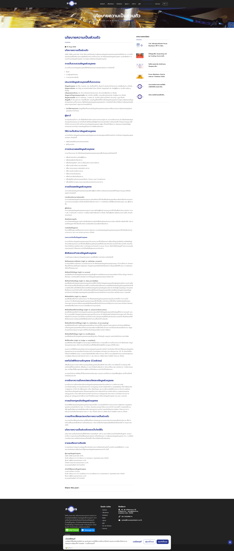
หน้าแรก (102, 4)
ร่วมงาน (157, 4)
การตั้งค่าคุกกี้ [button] (137, 542)
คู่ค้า (139, 4)
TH (164, 4)
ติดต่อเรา (119, 4)
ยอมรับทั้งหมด (162, 542)
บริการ (134, 4)
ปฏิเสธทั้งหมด (149, 542)
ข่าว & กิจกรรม (148, 4)
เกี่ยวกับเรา (111, 4)
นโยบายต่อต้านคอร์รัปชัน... (157, 95)
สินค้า (126, 4)
